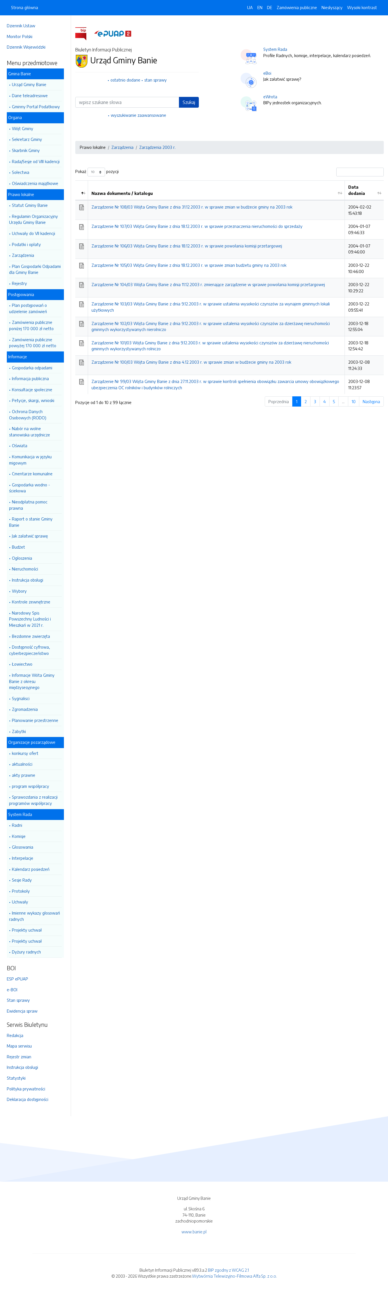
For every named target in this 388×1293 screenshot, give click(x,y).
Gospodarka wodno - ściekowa (29, 488)
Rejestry (19, 283)
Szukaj (189, 102)
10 (354, 401)
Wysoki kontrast (362, 7)
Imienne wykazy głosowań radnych (34, 916)
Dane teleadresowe (30, 95)
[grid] (229, 287)
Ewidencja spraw (22, 1010)
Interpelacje (22, 858)
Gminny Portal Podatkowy (36, 106)
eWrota (270, 96)
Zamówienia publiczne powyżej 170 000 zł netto (32, 342)
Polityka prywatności (26, 1088)
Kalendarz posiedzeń (30, 869)
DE (269, 7)
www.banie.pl (194, 1231)
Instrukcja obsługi (27, 579)
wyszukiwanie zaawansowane (138, 115)
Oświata (19, 445)
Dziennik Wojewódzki (26, 46)
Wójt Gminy (22, 128)
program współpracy (30, 786)
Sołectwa (20, 172)
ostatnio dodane (125, 79)
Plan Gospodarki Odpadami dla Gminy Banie (35, 269)
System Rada (275, 49)
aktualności (22, 764)
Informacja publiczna (30, 378)
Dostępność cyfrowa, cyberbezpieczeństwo (29, 650)
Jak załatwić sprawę (30, 535)
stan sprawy (155, 79)
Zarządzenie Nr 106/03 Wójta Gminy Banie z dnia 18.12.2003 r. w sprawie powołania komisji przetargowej (186, 245)
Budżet (18, 546)
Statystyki (16, 1077)
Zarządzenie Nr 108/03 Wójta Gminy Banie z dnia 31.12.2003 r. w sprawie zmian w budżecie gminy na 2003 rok (191, 206)
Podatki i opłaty (26, 244)
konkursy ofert (25, 753)
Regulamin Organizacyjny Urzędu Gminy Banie (33, 219)
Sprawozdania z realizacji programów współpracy (33, 800)
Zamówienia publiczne (297, 7)
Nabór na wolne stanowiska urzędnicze (29, 431)
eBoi (267, 73)
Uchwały (20, 901)
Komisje (19, 836)
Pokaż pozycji (97, 171)
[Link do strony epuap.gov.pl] (112, 33)
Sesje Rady (22, 879)
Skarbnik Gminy (26, 150)
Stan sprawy (18, 1000)
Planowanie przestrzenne (35, 720)
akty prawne (23, 775)
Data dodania (356, 190)
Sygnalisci (21, 698)
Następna (371, 401)
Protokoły (21, 891)
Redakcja (15, 1035)
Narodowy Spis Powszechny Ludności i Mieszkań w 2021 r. (30, 619)
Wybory (19, 591)
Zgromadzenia (25, 709)
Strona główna (24, 7)
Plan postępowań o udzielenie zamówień (28, 308)
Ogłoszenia (22, 558)
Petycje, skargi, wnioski (33, 400)
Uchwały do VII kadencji (33, 233)
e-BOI (12, 989)
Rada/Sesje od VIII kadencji (36, 161)
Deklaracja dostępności (27, 1099)
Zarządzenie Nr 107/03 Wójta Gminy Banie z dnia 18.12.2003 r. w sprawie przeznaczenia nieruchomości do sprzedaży (197, 226)
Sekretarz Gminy (27, 139)
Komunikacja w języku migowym (30, 459)
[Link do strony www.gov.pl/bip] (84, 33)
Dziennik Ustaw (21, 25)
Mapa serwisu (19, 1045)
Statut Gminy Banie (30, 205)
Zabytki (19, 731)
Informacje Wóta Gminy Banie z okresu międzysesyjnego (32, 681)
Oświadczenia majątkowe (35, 183)
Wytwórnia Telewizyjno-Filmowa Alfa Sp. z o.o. (234, 1276)
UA (250, 7)
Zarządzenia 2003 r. (157, 147)
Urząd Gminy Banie (29, 84)
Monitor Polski (19, 36)
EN (259, 7)
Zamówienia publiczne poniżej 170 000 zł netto (31, 325)
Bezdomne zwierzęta (31, 636)
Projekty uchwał (27, 929)
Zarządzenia (23, 255)
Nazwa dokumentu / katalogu (122, 193)
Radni (17, 825)
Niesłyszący (332, 7)
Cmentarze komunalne (32, 473)
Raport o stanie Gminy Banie (31, 522)
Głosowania (22, 846)
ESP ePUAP (17, 978)
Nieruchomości (25, 568)
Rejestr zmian (19, 1056)
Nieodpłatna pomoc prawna (28, 505)
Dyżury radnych (26, 951)
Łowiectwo (22, 664)
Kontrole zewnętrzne (31, 601)
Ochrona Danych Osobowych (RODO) (27, 414)
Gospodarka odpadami (32, 367)
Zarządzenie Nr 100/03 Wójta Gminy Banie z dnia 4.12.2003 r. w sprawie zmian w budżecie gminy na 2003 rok (191, 362)
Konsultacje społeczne (32, 389)
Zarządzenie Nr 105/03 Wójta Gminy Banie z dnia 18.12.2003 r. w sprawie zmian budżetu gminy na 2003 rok (188, 265)
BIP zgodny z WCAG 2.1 (228, 1270)
